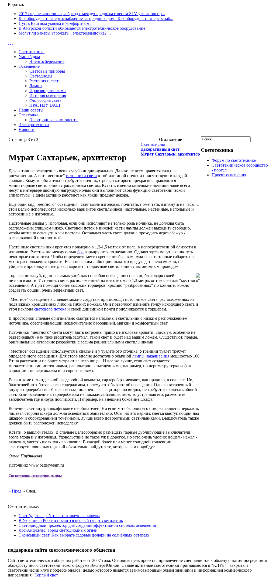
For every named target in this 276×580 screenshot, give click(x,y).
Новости (26, 129)
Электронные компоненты (53, 119)
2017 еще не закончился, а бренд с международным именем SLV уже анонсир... (92, 13)
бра (80, 251)
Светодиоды (40, 76)
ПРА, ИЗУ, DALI (44, 105)
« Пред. (15, 491)
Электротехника (34, 124)
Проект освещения (229, 175)
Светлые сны (153, 144)
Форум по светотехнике (234, 160)
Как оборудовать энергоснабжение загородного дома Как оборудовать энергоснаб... (96, 18)
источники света (81, 175)
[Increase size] (8, 42)
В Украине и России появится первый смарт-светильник (71, 520)
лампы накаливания (150, 356)
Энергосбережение (46, 61)
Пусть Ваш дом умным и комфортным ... (56, 23)
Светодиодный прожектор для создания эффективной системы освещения (87, 525)
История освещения (47, 95)
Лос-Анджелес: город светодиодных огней (58, 530)
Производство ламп (47, 90)
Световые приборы (47, 71)
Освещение (29, 66)
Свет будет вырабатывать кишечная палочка (59, 515)
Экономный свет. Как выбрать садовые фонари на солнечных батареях (84, 535)
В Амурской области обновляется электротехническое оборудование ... (84, 28)
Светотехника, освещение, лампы (35, 476)
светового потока (50, 309)
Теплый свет (46, 575)
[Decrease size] (12, 42)
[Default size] (10, 42)
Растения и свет (43, 81)
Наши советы (31, 110)
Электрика (28, 115)
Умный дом (29, 56)
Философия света (45, 100)
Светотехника (31, 51)
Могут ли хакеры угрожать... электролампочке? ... (65, 33)
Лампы (35, 85)
